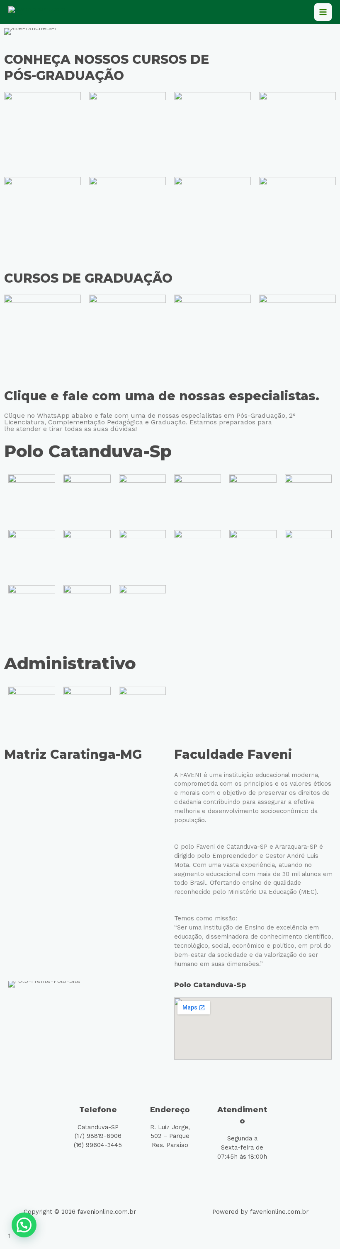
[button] (24, 1225)
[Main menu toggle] (323, 12)
